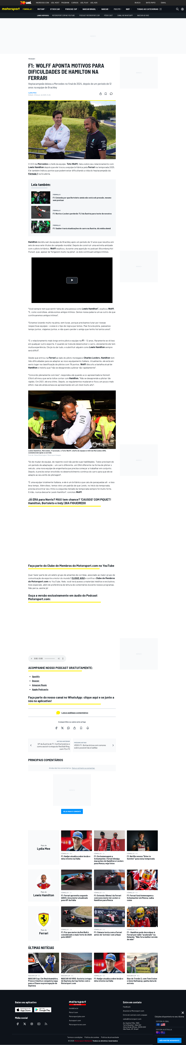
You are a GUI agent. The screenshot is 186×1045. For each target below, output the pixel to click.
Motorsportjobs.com (77, 1016)
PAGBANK (65, 3)
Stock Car (55, 9)
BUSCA (137, 3)
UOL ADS (93, 3)
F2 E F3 (117, 9)
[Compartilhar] (100, 93)
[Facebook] (56, 728)
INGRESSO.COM (42, 3)
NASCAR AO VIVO (143, 15)
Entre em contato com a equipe (135, 1015)
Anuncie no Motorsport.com (133, 1011)
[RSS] (45, 1023)
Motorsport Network (83, 1041)
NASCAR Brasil (89, 9)
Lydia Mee (32, 93)
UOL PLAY (84, 3)
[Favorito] (105, 93)
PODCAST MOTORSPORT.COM (89, 15)
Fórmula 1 (27, 9)
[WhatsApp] (68, 728)
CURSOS (74, 3)
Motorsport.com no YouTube (63, 15)
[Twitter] (62, 728)
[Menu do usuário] (182, 9)
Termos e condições (74, 1037)
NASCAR (104, 9)
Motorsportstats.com (77, 1024)
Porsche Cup (71, 9)
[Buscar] (177, 9)
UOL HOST (55, 3)
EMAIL (163, 3)
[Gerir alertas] (87, 728)
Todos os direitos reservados (105, 1041)
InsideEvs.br (73, 1008)
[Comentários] (112, 93)
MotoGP (41, 9)
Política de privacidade (110, 1037)
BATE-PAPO (150, 3)
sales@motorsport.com (132, 1019)
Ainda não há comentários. (72, 768)
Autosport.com (75, 1020)
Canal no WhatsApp (125, 15)
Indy (128, 9)
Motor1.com (73, 1012)
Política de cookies (92, 1037)
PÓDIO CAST (108, 15)
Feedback (126, 1007)
